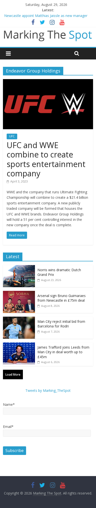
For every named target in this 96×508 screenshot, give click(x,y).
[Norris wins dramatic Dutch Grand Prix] (19, 267)
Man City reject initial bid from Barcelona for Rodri (61, 324)
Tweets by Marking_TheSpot (48, 390)
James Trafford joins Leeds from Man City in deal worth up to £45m (63, 352)
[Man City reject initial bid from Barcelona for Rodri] (19, 319)
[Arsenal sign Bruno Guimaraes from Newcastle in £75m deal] (19, 293)
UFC (12, 136)
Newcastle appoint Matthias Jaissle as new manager (45, 15)
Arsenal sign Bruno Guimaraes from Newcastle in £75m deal (61, 298)
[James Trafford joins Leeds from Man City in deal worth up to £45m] (19, 345)
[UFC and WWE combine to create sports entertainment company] (48, 82)
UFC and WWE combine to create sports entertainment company (46, 159)
